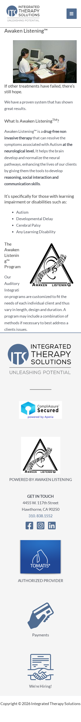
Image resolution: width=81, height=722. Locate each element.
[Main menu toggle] (72, 13)
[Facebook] (29, 525)
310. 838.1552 (40, 515)
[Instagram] (40, 525)
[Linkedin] (52, 525)
